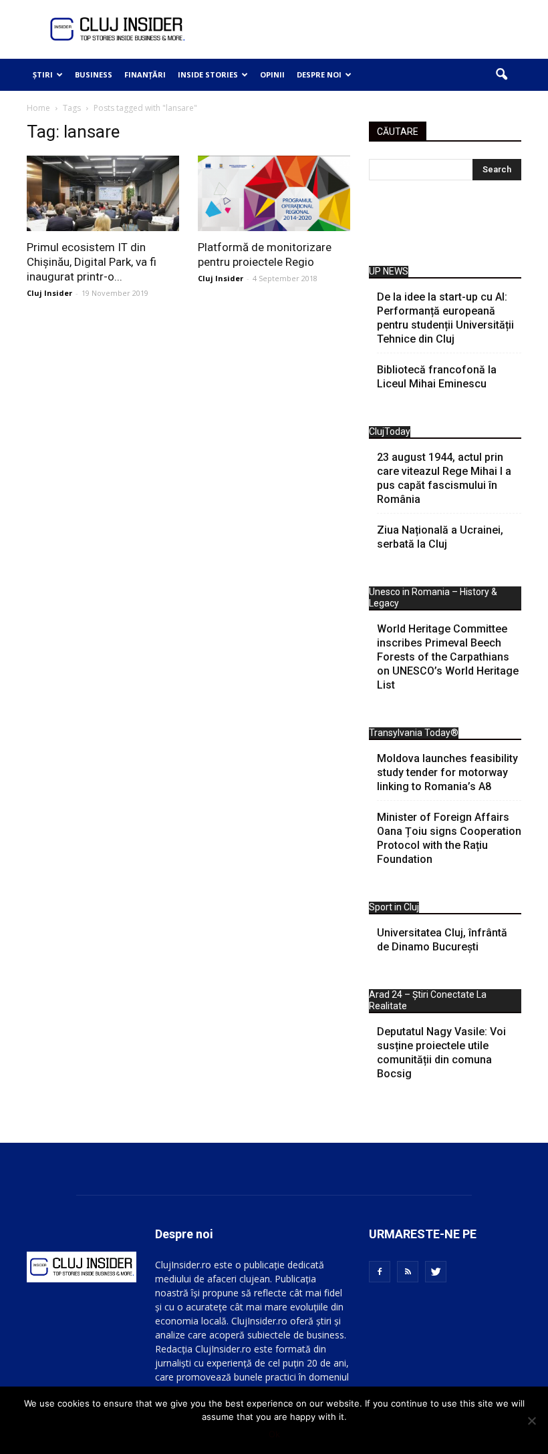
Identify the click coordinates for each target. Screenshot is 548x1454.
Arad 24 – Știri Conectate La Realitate (428, 1000)
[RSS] (407, 1271)
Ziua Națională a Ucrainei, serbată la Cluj (440, 537)
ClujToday (389, 431)
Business (93, 74)
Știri (43, 74)
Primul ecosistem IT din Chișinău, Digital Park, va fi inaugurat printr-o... (91, 261)
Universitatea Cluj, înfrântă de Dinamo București (442, 939)
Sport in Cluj (394, 907)
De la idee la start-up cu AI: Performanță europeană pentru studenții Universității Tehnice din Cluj (445, 318)
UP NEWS (388, 271)
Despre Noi (319, 74)
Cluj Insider (49, 293)
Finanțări (145, 74)
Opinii (272, 74)
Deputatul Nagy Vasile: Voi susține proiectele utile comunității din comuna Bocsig (441, 1052)
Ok (274, 1434)
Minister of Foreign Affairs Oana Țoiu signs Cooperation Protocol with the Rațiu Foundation (449, 838)
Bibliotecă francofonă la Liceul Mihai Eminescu (437, 376)
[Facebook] (379, 1271)
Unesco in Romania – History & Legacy (433, 597)
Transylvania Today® (413, 732)
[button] (501, 75)
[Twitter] (435, 1271)
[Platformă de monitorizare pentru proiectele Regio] (274, 193)
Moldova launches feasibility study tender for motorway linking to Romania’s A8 (447, 772)
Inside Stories (208, 74)
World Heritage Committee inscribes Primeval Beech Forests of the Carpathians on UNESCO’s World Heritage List (448, 656)
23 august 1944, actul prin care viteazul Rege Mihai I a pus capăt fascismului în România (444, 478)
